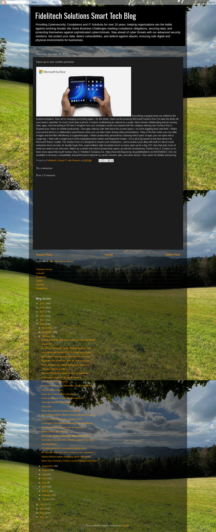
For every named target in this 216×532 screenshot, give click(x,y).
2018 (42, 513)
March (45, 491)
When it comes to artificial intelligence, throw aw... (66, 365)
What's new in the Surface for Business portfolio (65, 436)
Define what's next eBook (54, 431)
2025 (42, 307)
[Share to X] (106, 160)
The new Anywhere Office (54, 369)
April (44, 487)
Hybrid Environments (51, 390)
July (44, 474)
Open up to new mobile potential (57, 394)
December (47, 328)
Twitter (39, 281)
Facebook (41, 277)
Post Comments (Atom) (61, 261)
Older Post (173, 254)
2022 (42, 320)
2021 (42, 324)
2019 (42, 509)
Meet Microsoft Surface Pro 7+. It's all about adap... (67, 352)
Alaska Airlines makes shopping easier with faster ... (67, 456)
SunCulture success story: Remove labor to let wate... (68, 440)
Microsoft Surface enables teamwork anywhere (64, 373)
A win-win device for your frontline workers (62, 398)
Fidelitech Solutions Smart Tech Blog (85, 15)
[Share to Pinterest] (112, 160)
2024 (42, 312)
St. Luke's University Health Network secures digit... (67, 348)
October (46, 336)
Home (109, 254)
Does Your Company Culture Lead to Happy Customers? (69, 461)
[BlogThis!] (103, 160)
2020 (42, 504)
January (46, 499)
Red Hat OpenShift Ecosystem (56, 402)
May (44, 482)
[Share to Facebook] (109, 160)
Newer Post (44, 254)
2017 (42, 517)
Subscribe (46, 344)
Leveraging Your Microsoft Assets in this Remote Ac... (68, 423)
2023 (42, 316)
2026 (42, 303)
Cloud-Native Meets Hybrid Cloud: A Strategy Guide (67, 415)
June (45, 478)
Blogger (126, 525)
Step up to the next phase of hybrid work (61, 419)
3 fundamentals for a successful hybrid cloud (63, 448)
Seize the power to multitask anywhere (60, 411)
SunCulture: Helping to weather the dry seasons (65, 356)
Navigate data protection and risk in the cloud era (66, 360)
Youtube (40, 284)
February (47, 495)
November (47, 332)
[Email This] (100, 160)
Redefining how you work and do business (62, 427)
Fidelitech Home (44, 269)
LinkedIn (40, 273)
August (46, 470)
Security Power (48, 444)
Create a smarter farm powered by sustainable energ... (68, 340)
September (48, 466)
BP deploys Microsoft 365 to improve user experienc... (68, 452)
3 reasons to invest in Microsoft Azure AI (61, 377)
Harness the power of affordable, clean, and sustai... (67, 386)
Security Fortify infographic (54, 381)
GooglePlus (42, 288)
